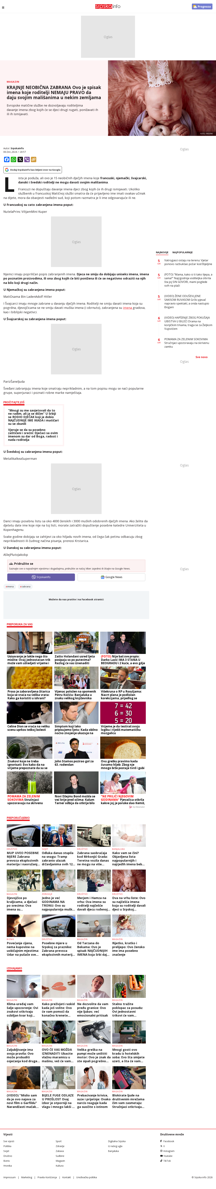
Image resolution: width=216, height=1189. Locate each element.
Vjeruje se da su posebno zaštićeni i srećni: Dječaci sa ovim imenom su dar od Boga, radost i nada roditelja (33, 435)
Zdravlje (47, 894)
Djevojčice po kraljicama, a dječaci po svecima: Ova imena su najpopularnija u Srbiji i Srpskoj (23, 903)
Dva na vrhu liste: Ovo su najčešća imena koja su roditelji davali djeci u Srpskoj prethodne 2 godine (129, 903)
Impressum (9, 1177)
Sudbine (60, 1155)
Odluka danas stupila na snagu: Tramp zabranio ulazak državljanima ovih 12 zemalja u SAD (57, 858)
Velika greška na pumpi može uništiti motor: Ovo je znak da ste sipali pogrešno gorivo (94, 1055)
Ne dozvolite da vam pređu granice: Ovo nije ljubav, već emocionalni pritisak (92, 1009)
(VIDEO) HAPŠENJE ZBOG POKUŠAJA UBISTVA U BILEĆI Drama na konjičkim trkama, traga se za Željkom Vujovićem (188, 323)
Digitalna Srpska (117, 1141)
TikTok (167, 1160)
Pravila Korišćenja (47, 1177)
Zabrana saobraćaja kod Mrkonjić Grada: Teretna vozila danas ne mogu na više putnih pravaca (93, 858)
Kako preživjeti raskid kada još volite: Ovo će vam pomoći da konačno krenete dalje (58, 1009)
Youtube (167, 1155)
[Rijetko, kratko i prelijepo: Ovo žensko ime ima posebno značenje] (129, 926)
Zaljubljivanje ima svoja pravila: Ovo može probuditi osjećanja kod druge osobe (22, 1055)
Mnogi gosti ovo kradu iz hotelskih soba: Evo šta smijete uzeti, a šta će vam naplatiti (128, 1055)
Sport (59, 1141)
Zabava (60, 1151)
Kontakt (66, 1177)
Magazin (13, 81)
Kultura (59, 1165)
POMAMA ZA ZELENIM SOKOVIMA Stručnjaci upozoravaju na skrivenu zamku (186, 342)
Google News (113, 577)
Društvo (12, 849)
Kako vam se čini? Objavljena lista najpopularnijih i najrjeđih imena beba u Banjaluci (128, 858)
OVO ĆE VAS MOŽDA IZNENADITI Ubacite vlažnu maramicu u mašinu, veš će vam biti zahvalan (57, 1055)
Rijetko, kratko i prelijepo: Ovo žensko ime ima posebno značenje (128, 948)
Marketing (26, 1177)
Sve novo (202, 357)
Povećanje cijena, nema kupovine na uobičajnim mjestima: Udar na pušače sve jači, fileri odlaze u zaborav (23, 948)
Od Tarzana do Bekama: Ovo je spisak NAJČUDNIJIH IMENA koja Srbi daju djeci (93, 948)
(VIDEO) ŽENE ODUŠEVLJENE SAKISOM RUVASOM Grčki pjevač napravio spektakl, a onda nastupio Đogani (186, 301)
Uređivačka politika (86, 1177)
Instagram (168, 1151)
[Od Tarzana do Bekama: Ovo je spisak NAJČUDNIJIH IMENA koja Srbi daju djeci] (94, 926)
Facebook (168, 1141)
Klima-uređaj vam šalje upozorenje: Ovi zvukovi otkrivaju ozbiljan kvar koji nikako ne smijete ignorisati (22, 1009)
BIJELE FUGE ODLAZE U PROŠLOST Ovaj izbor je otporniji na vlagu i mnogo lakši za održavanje (58, 1101)
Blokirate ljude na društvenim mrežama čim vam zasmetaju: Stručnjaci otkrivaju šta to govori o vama (128, 1101)
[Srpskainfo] (108, 6)
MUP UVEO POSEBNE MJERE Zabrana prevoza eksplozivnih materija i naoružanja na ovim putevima (23, 858)
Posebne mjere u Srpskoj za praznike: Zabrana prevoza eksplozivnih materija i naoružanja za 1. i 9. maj (58, 948)
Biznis (10, 939)
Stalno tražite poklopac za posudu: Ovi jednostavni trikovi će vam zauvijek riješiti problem (127, 1009)
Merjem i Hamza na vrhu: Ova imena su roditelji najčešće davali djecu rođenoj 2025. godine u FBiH (92, 903)
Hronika (7, 1165)
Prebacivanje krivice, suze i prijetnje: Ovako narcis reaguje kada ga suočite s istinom (94, 1101)
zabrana (26, 586)
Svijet (45, 849)
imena (128, 308)
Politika (7, 1146)
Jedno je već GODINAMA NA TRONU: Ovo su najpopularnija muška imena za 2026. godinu (58, 903)
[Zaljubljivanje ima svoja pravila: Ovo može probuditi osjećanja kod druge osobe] (23, 1032)
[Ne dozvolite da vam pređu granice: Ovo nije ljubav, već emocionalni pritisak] (94, 986)
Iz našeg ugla (115, 1146)
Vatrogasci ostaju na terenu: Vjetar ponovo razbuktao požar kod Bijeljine (188, 262)
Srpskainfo (17, 148)
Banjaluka (118, 849)
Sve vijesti (8, 1141)
